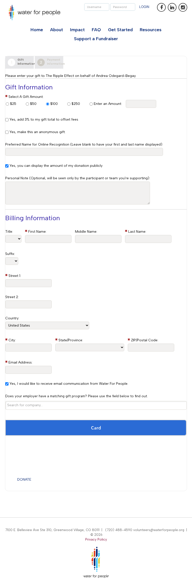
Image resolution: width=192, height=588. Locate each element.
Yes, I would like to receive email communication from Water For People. (69, 384)
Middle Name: (86, 231)
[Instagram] (182, 7)
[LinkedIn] (172, 7)
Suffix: (10, 254)
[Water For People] (34, 12)
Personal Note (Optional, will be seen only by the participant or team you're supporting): (77, 178)
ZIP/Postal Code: (144, 340)
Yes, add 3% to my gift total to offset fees (44, 119)
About (56, 29)
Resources (151, 29)
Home (36, 29)
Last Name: (137, 231)
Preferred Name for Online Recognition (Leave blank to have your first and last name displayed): (84, 144)
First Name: (37, 231)
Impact (77, 29)
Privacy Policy (96, 539)
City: (12, 340)
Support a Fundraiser (96, 38)
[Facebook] (161, 7)
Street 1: (14, 276)
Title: (9, 231)
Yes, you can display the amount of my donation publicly (56, 166)
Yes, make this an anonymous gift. (38, 132)
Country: (12, 318)
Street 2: (12, 297)
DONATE (24, 479)
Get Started (120, 29)
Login (144, 7)
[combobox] (96, 405)
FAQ (96, 29)
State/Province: (70, 340)
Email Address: (20, 362)
